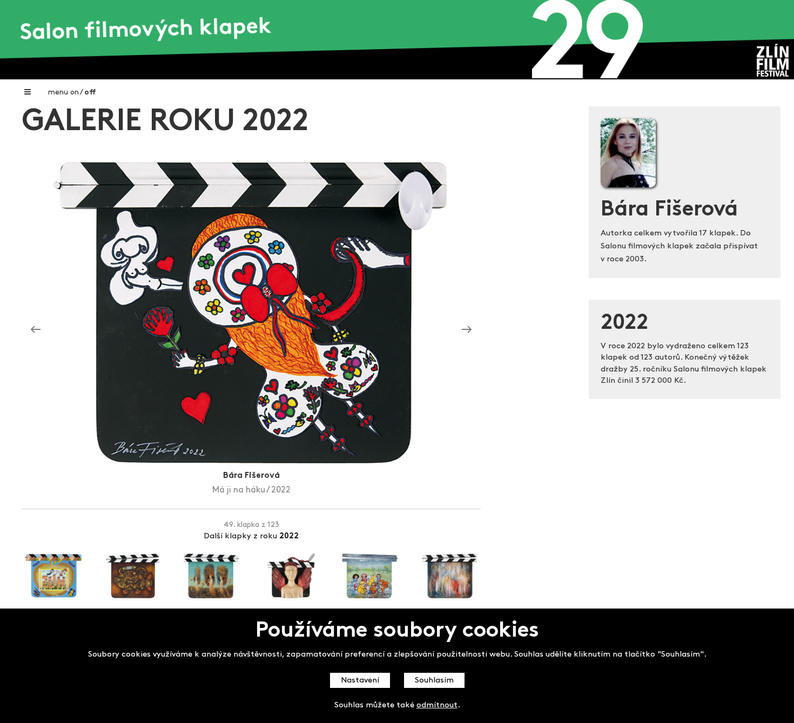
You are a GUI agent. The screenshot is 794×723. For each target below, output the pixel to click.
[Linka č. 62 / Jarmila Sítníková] (36, 330)
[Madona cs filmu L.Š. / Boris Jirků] (467, 330)
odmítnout (436, 705)
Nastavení (360, 681)
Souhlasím (434, 681)
